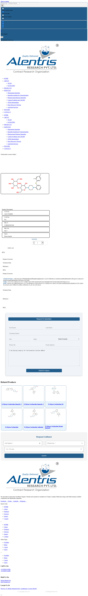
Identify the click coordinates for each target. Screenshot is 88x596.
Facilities (6, 542)
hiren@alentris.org (6, 580)
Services (6, 514)
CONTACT (7, 112)
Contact (6, 519)
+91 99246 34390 (5, 569)
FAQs (5, 549)
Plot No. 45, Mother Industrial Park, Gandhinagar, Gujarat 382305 (19, 588)
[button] (2, 37)
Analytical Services (13, 107)
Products (6, 511)
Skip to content (5, 1)
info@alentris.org (5, 582)
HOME (6, 78)
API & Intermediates (13, 102)
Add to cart (11, 248)
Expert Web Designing (64, 591)
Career (6, 547)
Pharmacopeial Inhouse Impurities (17, 97)
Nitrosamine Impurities (14, 93)
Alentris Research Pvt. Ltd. (37, 591)
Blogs (5, 545)
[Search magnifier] (2, 5)
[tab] (44, 259)
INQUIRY (7, 109)
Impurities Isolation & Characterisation (18, 95)
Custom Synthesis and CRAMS (16, 100)
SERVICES (7, 90)
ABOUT (6, 81)
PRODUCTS (8, 88)
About (6, 509)
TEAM (10, 83)
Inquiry (6, 516)
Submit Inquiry (44, 370)
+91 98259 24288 (5, 571)
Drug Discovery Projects (14, 105)
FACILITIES (11, 85)
